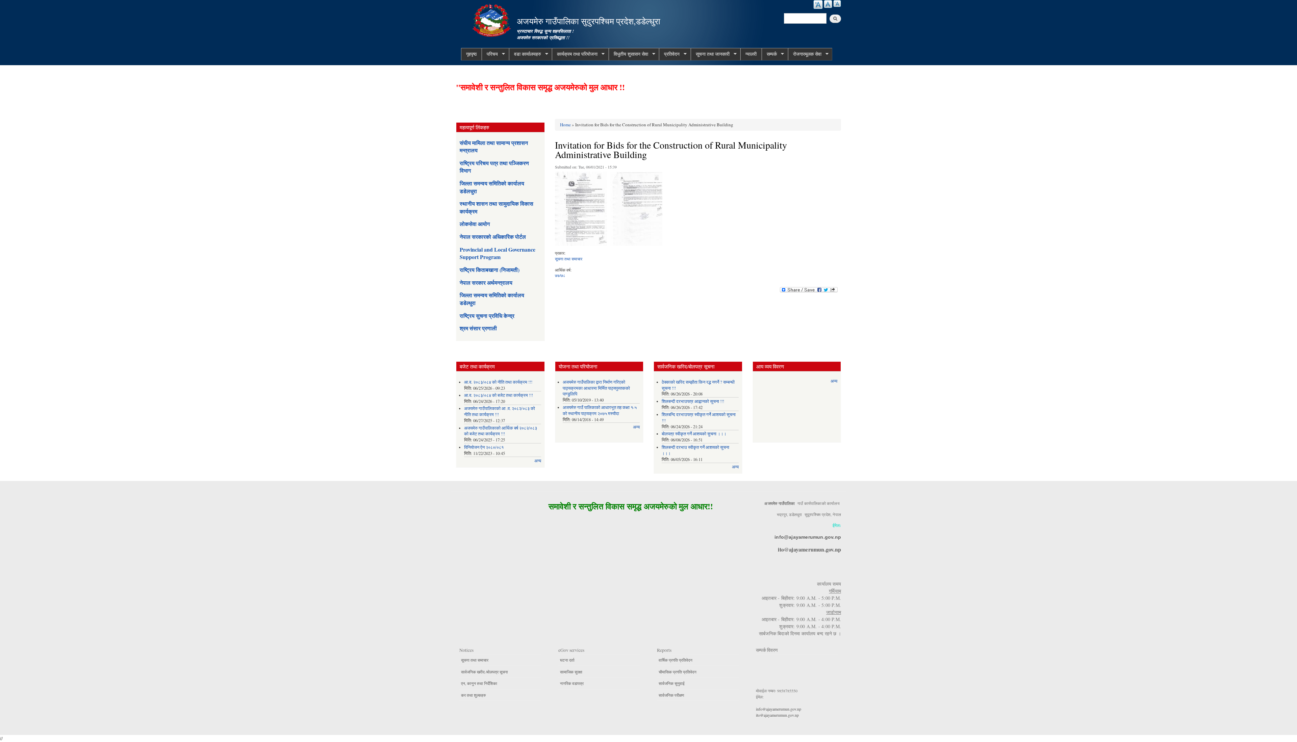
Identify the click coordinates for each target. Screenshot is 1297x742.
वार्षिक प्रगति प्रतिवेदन (675, 660)
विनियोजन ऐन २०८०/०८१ (484, 447)
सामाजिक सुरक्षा (571, 671)
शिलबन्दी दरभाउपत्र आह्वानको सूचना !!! (693, 401)
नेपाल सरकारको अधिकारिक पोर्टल (493, 236)
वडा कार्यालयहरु (525, 54)
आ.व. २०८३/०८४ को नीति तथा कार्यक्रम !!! (498, 382)
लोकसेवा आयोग (475, 224)
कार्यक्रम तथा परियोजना (574, 54)
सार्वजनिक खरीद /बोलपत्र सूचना (484, 671)
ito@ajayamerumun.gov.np (809, 549)
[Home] (492, 19)
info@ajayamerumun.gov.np (807, 537)
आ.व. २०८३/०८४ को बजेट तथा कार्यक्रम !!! (498, 395)
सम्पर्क (769, 54)
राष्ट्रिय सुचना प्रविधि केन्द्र (487, 315)
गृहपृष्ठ (471, 54)
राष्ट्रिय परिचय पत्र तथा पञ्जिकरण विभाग (494, 166)
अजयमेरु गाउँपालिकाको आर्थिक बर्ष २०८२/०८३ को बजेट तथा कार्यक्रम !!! (500, 431)
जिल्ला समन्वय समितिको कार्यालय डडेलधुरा (492, 187)
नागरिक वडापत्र (572, 683)
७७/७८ (560, 275)
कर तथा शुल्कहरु (473, 695)
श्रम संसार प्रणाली (478, 328)
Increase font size (818, 4)
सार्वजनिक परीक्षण (671, 695)
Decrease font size (837, 3)
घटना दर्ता (567, 660)
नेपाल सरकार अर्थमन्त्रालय (486, 282)
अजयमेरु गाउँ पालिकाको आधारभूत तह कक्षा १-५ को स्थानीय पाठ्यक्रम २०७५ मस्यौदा (600, 410)
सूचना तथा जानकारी (710, 54)
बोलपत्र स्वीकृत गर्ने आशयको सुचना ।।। (694, 434)
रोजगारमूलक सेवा (804, 54)
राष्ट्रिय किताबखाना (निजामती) (489, 270)
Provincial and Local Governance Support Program (497, 253)
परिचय (490, 54)
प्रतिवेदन (669, 54)
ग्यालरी (751, 54)
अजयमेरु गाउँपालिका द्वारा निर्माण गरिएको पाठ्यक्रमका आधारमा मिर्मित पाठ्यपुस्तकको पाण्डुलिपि (596, 388)
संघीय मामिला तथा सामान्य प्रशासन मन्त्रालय (494, 146)
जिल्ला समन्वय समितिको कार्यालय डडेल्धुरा (492, 298)
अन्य (537, 461)
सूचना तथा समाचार (568, 258)
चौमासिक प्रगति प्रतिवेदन (677, 671)
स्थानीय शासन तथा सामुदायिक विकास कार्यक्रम (496, 207)
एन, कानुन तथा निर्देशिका (479, 683)
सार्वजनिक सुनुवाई (672, 683)
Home (565, 125)
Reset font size (828, 4)
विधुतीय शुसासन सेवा (628, 54)
